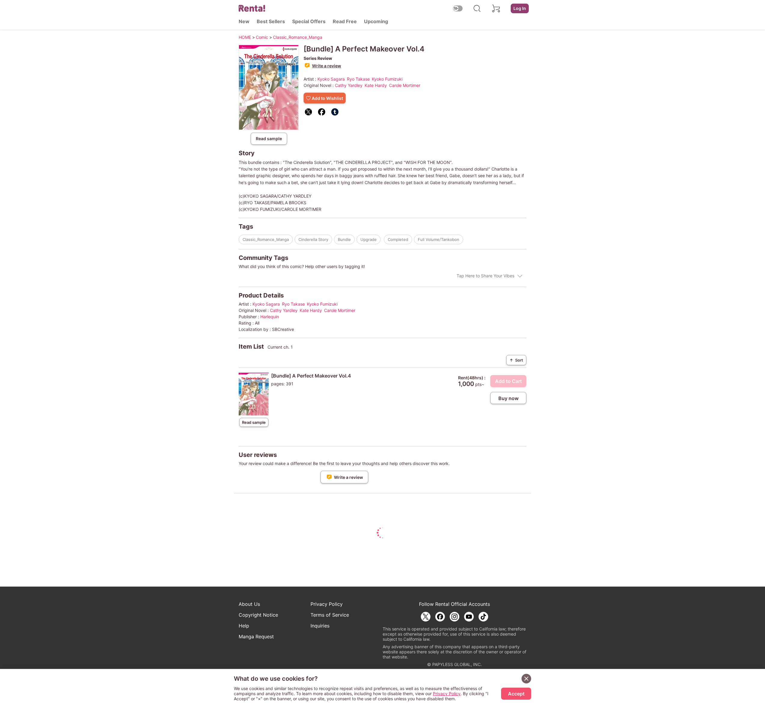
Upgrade (368, 239)
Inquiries (320, 626)
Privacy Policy (327, 604)
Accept (516, 694)
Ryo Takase (358, 79)
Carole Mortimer (404, 85)
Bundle (344, 239)
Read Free (345, 21)
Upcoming (376, 21)
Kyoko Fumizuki (387, 79)
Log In (519, 8)
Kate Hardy (376, 85)
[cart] (496, 8)
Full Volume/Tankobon (438, 239)
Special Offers (309, 21)
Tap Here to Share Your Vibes (485, 275)
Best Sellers (271, 21)
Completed (398, 239)
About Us (249, 604)
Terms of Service (330, 615)
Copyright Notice (258, 615)
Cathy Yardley (349, 85)
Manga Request (256, 637)
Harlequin (269, 316)
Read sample (269, 138)
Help (244, 626)
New (244, 21)
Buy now (508, 398)
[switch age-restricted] (458, 8)
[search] (477, 8)
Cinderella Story (313, 239)
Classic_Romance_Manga (266, 239)
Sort (516, 360)
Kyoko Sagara (331, 79)
